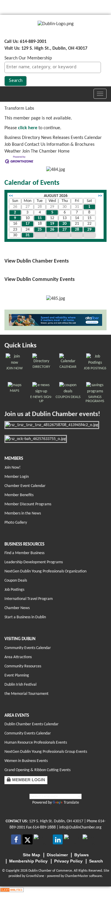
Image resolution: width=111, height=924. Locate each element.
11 (40, 218)
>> (100, 196)
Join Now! (12, 467)
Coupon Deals (15, 580)
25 (40, 229)
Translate (71, 802)
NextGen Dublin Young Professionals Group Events (45, 752)
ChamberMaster (76, 876)
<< (11, 196)
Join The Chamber (39, 151)
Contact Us (35, 144)
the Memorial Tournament (26, 694)
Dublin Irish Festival (20, 684)
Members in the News (22, 513)
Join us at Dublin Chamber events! (52, 414)
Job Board (13, 144)
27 (64, 229)
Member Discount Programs (27, 504)
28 (77, 229)
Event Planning (16, 675)
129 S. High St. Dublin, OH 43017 (56, 821)
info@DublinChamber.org (80, 827)
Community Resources (22, 666)
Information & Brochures (70, 144)
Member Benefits (18, 495)
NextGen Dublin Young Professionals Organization (45, 571)
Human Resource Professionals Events (35, 742)
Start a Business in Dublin (25, 617)
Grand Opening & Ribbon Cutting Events (37, 770)
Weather (12, 151)
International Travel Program (28, 599)
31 (27, 235)
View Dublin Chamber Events (36, 261)
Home (64, 151)
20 (64, 223)
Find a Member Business (24, 553)
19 (52, 223)
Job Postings (14, 590)
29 (89, 229)
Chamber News (17, 608)
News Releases (55, 137)
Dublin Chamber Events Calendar (31, 724)
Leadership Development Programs (33, 562)
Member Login (16, 477)
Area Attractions (18, 657)
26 (52, 229)
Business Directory (22, 137)
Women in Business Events (26, 761)
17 (27, 223)
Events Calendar (86, 137)
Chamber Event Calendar (25, 486)
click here (27, 128)
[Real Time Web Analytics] (12, 889)
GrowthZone (35, 876)
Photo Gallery (15, 522)
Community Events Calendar (27, 648)
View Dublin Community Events (39, 279)
